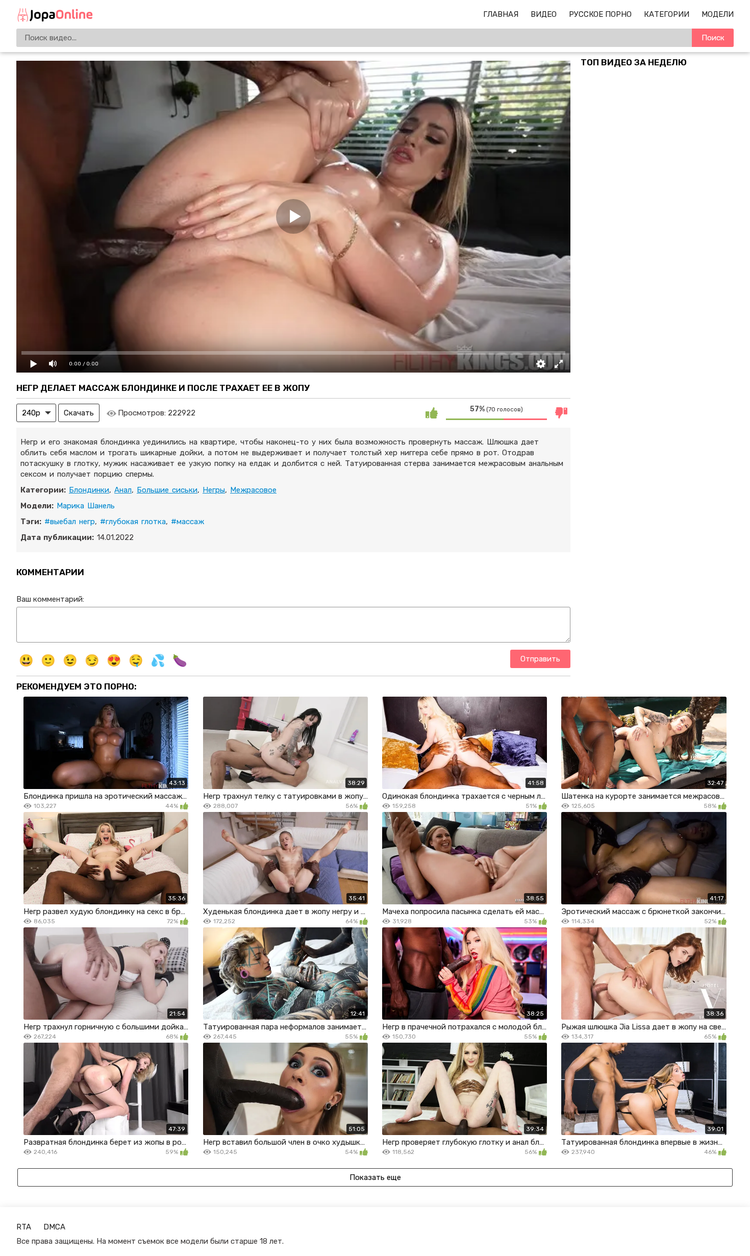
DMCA (54, 1227)
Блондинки (89, 490)
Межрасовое (253, 490)
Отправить (540, 658)
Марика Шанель (86, 505)
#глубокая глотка (133, 521)
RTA (23, 1227)
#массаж (187, 521)
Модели (718, 14)
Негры (214, 490)
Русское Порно (600, 14)
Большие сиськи (167, 490)
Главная (500, 14)
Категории (666, 14)
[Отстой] (561, 413)
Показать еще (375, 1177)
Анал (123, 490)
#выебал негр (69, 521)
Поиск (713, 37)
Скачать (79, 412)
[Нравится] (431, 413)
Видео (544, 14)
